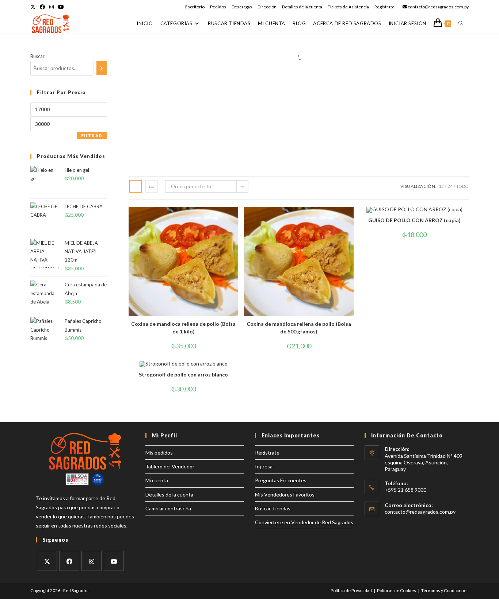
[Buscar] (101, 68)
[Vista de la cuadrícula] (135, 186)
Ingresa (264, 466)
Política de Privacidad (351, 590)
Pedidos (218, 6)
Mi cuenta (156, 480)
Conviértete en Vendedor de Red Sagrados (304, 522)
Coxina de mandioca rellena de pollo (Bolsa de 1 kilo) (183, 328)
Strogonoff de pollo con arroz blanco (183, 374)
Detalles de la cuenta (302, 6)
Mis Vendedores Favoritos (285, 494)
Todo (462, 186)
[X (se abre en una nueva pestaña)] (34, 7)
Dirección (267, 6)
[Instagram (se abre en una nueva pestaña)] (51, 7)
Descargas (242, 6)
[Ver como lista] (151, 186)
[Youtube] (114, 561)
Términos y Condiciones (445, 590)
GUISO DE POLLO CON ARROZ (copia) (414, 220)
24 (450, 186)
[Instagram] (91, 561)
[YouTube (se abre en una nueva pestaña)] (61, 7)
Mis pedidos (159, 452)
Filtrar (91, 135)
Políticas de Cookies (396, 590)
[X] (47, 561)
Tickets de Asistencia (348, 6)
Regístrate (384, 6)
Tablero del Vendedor (169, 466)
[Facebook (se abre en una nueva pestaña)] (42, 7)
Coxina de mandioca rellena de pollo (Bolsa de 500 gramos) (299, 328)
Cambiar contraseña (168, 508)
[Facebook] (69, 561)
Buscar (37, 56)
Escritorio (195, 6)
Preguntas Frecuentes (280, 480)
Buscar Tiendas (272, 508)
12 (441, 186)
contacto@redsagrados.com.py (420, 512)
